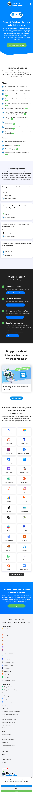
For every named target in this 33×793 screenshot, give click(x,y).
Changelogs (5, 742)
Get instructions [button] (12, 336)
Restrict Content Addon (8, 722)
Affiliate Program (6, 759)
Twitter (5, 768)
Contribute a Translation (8, 745)
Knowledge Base (6, 734)
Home (3, 754)
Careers (4, 762)
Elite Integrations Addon (8, 728)
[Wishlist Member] (20, 15)
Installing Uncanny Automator (10, 714)
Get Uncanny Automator (16, 45)
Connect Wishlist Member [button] (15, 305)
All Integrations (6, 709)
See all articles (16, 398)
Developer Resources (8, 739)
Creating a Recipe (6, 717)
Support (4, 747)
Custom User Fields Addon (9, 719)
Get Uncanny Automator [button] (15, 317)
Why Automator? (6, 757)
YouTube (7, 768)
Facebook (2, 768)
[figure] (3, 87)
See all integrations (16, 574)
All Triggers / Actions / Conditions (11, 711)
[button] (30, 4)
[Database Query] (13, 15)
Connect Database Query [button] (15, 293)
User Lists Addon (6, 725)
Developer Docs (6, 737)
